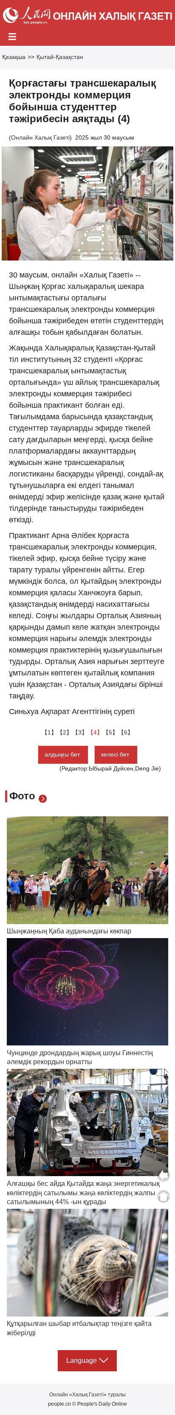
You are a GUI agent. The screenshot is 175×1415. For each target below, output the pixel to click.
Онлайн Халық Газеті (40, 137)
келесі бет (116, 754)
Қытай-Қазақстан (60, 56)
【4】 (95, 732)
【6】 (125, 732)
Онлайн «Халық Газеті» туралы (87, 1395)
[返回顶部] (163, 1196)
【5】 (110, 732)
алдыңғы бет (63, 754)
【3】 (80, 732)
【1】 (49, 732)
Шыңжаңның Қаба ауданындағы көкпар (69, 931)
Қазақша (13, 56)
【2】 (64, 732)
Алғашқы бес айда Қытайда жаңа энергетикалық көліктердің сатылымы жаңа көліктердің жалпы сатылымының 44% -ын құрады (83, 1192)
